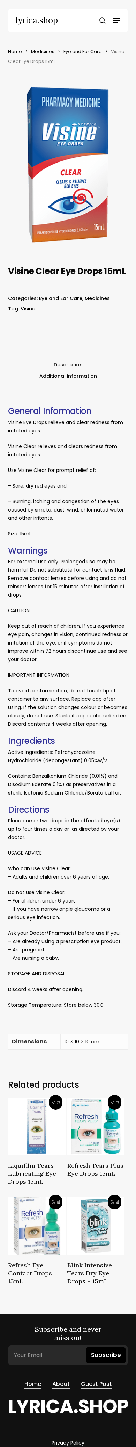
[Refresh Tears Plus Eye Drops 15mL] (96, 1126)
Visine (28, 308)
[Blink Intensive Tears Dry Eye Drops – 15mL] (96, 1226)
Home (15, 51)
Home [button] (32, 1384)
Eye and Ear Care (82, 51)
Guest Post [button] (96, 1384)
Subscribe (106, 1355)
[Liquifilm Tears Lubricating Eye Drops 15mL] (37, 1126)
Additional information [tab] (68, 376)
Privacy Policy (68, 1442)
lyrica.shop (37, 20)
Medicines (42, 51)
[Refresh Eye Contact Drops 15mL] (37, 1226)
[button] (116, 20)
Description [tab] (68, 364)
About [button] (61, 1384)
